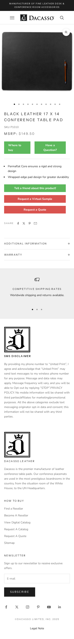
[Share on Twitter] (23, 223)
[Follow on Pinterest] (38, 607)
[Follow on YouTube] (49, 607)
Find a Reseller (13, 509)
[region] (37, 289)
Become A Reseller (16, 515)
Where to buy (14, 147)
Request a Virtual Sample (35, 199)
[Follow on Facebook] (6, 607)
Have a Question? (50, 147)
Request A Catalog (16, 529)
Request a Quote (35, 210)
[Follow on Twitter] (17, 607)
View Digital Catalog (17, 522)
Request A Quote (15, 536)
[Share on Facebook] (18, 223)
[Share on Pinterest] (29, 223)
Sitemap (9, 543)
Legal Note (37, 628)
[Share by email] (35, 223)
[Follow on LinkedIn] (60, 607)
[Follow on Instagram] (27, 607)
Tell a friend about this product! (35, 188)
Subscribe (19, 592)
